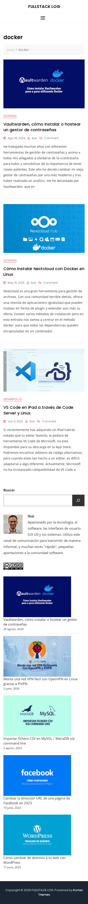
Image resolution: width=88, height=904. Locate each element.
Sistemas (10, 116)
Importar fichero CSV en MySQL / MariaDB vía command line (38, 740)
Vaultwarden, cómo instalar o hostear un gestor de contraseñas (42, 127)
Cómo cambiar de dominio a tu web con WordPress (34, 860)
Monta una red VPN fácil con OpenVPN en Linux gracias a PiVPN (40, 681)
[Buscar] (78, 500)
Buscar (9, 490)
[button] (44, 18)
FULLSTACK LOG (44, 6)
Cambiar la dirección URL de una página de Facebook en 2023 (36, 800)
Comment (51, 138)
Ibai (34, 138)
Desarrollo (12, 399)
